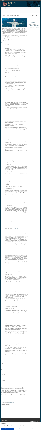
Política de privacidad (11, 402)
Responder (19, 44)
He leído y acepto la (8, 402)
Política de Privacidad (9, 400)
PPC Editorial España (4, 0)
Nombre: (2, 369)
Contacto (9, 0)
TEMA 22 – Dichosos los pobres (34, 25)
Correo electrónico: (4, 374)
